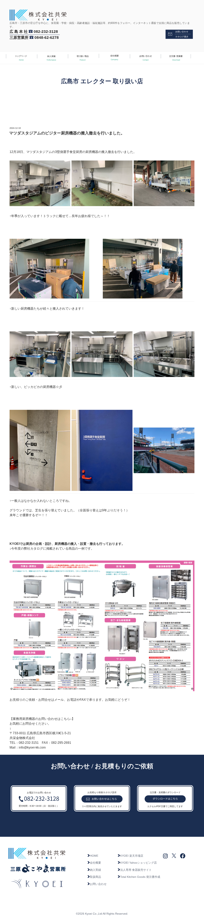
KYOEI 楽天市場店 (131, 855)
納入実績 (95, 869)
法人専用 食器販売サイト (136, 869)
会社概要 (95, 862)
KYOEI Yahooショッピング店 (138, 862)
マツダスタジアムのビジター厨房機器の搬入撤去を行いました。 (67, 133)
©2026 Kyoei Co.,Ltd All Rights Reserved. (102, 913)
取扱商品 (95, 876)
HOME (94, 855)
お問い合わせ (98, 884)
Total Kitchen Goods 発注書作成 (140, 876)
